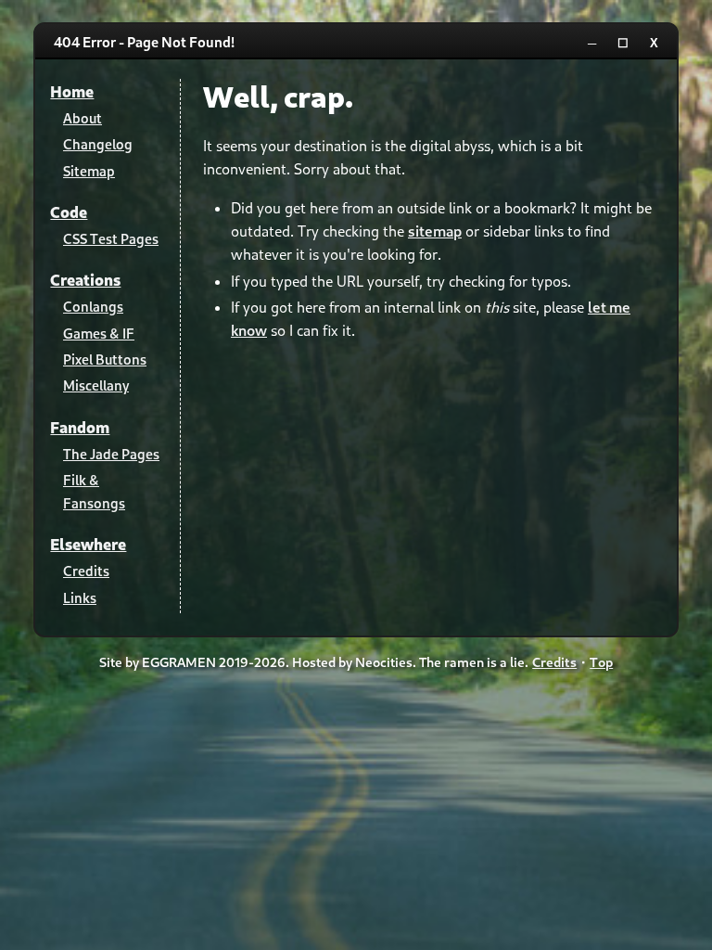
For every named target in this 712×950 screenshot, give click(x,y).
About (82, 117)
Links (79, 597)
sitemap (435, 230)
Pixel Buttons (104, 359)
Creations (85, 279)
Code (68, 212)
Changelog (98, 143)
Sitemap (89, 170)
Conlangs (93, 306)
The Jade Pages (111, 453)
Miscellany (96, 385)
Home (72, 91)
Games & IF (98, 333)
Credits (86, 570)
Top (601, 662)
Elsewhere (88, 544)
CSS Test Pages (111, 238)
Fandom (79, 427)
